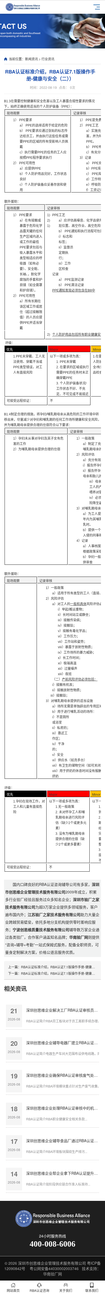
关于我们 (65, 1290)
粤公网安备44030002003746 (54, 1268)
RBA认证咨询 (39, 1290)
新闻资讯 (31, 59)
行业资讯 (47, 59)
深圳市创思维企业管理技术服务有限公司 (52, 1263)
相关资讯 (15, 988)
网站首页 (13, 1290)
